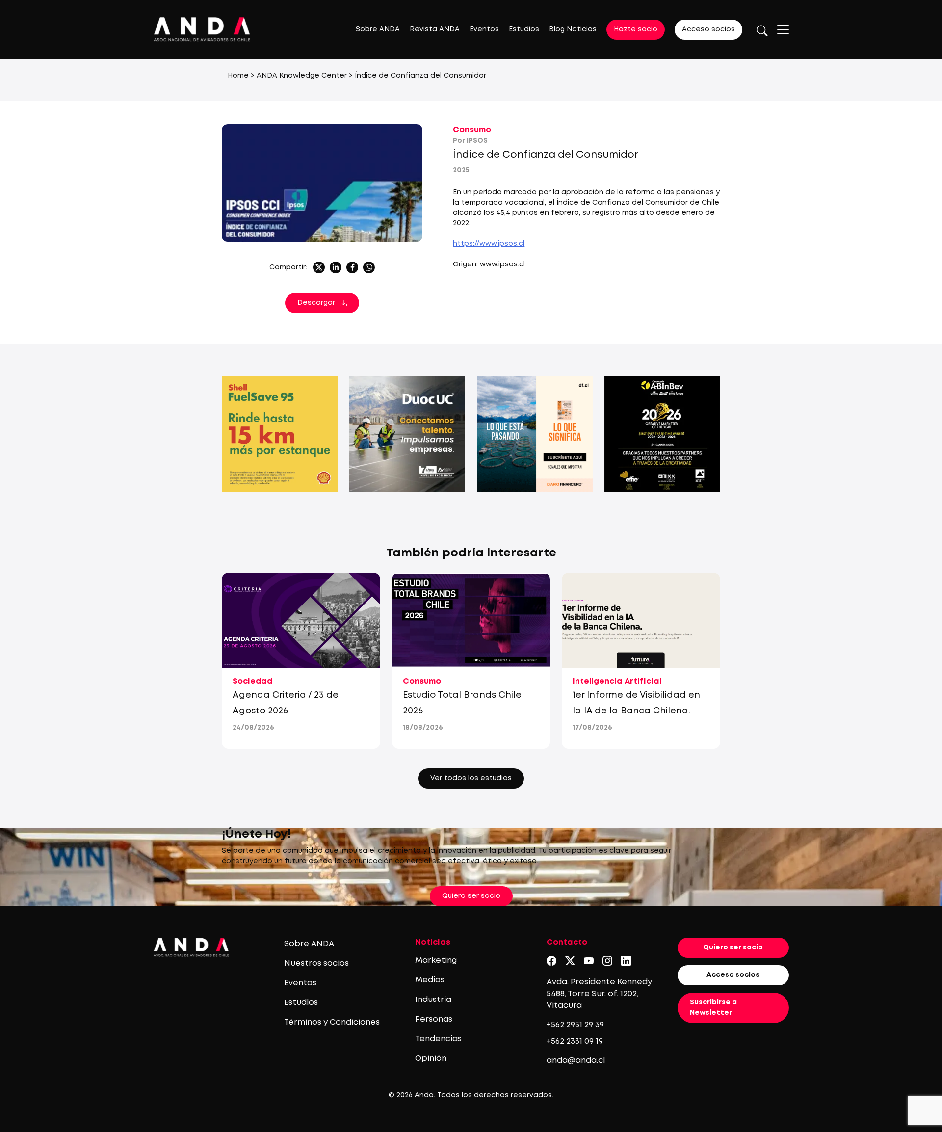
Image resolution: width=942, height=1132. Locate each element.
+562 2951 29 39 (575, 1024)
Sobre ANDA (378, 29)
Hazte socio (635, 29)
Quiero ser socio (471, 896)
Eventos (484, 29)
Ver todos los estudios (471, 778)
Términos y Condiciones (332, 1022)
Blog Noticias (573, 29)
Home (238, 76)
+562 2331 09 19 (575, 1041)
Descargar (316, 303)
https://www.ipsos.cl (488, 244)
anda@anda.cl (576, 1060)
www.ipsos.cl (502, 264)
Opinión (430, 1058)
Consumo (472, 129)
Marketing (436, 960)
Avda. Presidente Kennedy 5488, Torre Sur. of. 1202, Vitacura (599, 993)
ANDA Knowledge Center (302, 76)
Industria (433, 999)
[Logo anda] (202, 29)
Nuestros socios (316, 963)
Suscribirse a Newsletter (713, 1008)
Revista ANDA (435, 29)
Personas (433, 1019)
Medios (430, 980)
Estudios (524, 29)
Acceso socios (708, 29)
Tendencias (438, 1039)
